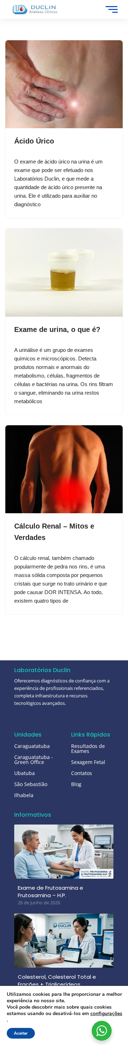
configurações (106, 1013)
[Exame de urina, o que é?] (64, 272)
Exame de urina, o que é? (57, 329)
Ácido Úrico (34, 141)
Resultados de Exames (88, 748)
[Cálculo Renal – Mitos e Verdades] (64, 469)
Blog (76, 784)
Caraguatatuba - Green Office (33, 759)
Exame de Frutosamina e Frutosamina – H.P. (50, 891)
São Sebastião (30, 784)
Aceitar (21, 1033)
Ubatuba (24, 773)
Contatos (81, 773)
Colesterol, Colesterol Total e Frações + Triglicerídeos (57, 980)
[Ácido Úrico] (64, 84)
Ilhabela (23, 795)
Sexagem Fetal (88, 762)
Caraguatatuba (32, 746)
